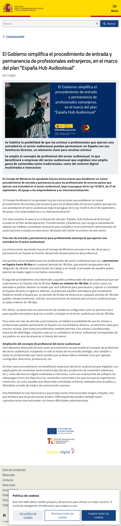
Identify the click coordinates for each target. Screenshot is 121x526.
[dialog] (64, 507)
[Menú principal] (115, 8)
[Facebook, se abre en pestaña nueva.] (4, 515)
